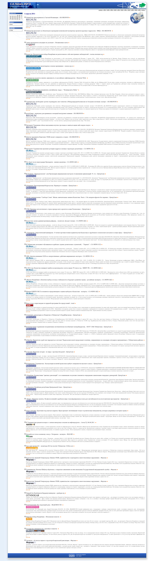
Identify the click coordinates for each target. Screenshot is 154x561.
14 (15, 17)
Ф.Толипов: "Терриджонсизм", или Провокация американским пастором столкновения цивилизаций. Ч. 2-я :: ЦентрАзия (65, 174)
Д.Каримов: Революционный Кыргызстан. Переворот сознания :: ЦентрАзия (51, 185)
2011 (125, 9)
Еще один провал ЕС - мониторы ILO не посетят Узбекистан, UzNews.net (49, 446)
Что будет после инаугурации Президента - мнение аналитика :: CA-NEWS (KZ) (51, 162)
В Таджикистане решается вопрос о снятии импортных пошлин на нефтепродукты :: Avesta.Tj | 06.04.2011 (60, 422)
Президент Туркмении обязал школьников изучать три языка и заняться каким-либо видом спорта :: (59, 125)
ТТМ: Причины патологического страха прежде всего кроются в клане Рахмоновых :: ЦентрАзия (58, 209)
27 (14, 19)
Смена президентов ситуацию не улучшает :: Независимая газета (47, 42)
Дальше (27, 27)
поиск (143, 9)
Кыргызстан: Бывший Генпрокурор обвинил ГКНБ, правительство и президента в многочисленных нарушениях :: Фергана (66, 458)
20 (14, 18)
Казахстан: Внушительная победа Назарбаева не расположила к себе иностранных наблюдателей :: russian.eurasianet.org (64, 54)
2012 (122, 9)
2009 (132, 9)
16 (19, 17)
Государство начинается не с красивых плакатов (41, 529)
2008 (136, 9)
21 (15, 18)
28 (15, 19)
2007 (139, 9)
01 (17, 15)
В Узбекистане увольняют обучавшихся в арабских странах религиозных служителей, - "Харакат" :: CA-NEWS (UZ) (63, 244)
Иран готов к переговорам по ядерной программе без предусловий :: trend (50, 303)
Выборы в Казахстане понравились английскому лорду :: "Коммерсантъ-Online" (52, 90)
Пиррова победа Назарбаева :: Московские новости (43, 517)
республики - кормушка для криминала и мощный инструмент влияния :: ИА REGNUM (54, 113)
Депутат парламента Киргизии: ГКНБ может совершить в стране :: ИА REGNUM (52, 137)
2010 (129, 9)
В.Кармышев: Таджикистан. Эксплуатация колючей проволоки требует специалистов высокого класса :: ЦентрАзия (63, 363)
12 (12, 17)
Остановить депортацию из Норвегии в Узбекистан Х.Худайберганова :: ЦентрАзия (53, 315)
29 (17, 19)
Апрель (12, 13)
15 (17, 17)
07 (15, 16)
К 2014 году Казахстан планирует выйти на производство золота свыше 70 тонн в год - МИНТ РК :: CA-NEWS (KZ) (63, 268)
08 (17, 16)
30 (19, 19)
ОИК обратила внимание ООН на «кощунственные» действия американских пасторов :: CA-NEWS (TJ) (59, 256)
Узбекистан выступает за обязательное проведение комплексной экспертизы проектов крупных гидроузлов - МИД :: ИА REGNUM (68, 31)
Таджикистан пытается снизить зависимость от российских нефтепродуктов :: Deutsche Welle (56, 78)
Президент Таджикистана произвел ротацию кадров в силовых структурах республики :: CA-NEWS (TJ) (59, 149)
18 (10, 18)
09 (19, 16)
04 (10, 16)
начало (100, 9)
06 (14, 16)
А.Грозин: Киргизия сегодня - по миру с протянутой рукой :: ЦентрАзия (49, 352)
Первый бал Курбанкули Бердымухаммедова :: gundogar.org (45, 493)
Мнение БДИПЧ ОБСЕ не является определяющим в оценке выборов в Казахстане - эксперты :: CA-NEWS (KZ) (62, 291)
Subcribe (12, 28)
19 (12, 18)
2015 (112, 9)
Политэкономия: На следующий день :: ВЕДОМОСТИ (44, 505)
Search (12, 22)
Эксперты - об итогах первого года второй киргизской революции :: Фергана (51, 540)
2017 (105, 9)
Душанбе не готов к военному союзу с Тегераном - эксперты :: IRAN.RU (49, 434)
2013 (119, 9)
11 (10, 17)
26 (12, 19)
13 (14, 17)
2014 (115, 9)
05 (12, 16)
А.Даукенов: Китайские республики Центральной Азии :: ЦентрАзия (48, 387)
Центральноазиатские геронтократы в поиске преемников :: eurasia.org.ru (49, 66)
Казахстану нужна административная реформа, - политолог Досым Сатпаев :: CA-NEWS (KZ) (56, 221)
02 (19, 15)
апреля (28, 13)
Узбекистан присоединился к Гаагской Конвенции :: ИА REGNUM (47, 17)
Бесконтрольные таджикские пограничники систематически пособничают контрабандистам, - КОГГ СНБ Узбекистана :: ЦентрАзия (68, 327)
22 (17, 18)
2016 (108, 9)
